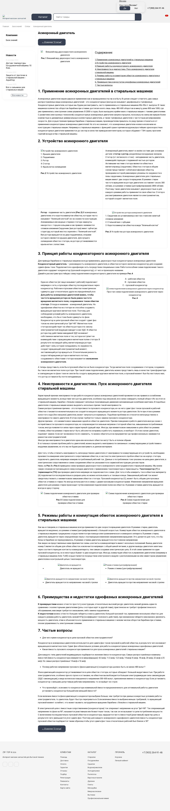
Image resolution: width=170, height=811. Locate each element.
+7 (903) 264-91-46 (155, 8)
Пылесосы (92, 774)
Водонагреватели (95, 767)
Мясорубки (92, 788)
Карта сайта (65, 788)
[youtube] (16, 764)
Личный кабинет (121, 761)
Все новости (18, 95)
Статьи (27, 26)
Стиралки (91, 757)
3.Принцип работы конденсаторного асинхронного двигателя (124, 66)
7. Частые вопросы (104, 85)
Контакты (64, 785)
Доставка (64, 761)
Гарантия (64, 767)
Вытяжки (91, 795)
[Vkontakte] (5, 764)
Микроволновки (94, 791)
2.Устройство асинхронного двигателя (113, 63)
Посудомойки (93, 761)
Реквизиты (64, 781)
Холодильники (94, 771)
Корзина (118, 757)
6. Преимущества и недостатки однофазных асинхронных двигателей (127, 82)
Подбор (63, 774)
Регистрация (65, 778)
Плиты (90, 785)
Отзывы (63, 771)
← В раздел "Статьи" (52, 42)
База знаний (17, 26)
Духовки (91, 781)
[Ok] (10, 764)
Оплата (63, 764)
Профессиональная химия (98, 798)
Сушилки (91, 764)
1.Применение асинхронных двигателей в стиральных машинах (124, 59)
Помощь (63, 757)
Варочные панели (95, 778)
